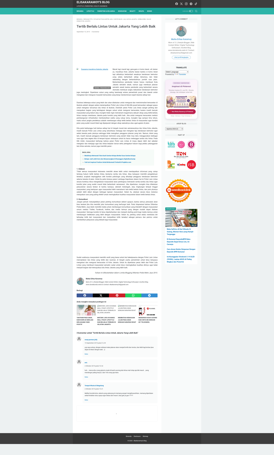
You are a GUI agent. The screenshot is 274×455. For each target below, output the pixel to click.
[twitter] (101, 295)
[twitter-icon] (181, 4)
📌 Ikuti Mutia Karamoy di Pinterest (181, 111)
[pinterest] (117, 295)
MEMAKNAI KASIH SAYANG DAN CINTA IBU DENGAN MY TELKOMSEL (147, 320)
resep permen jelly (91, 340)
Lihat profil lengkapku (181, 57)
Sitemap (145, 436)
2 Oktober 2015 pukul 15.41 (94, 389)
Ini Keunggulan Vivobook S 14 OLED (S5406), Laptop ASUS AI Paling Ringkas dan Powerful (180, 259)
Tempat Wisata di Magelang (94, 385)
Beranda (80, 11)
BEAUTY (132, 11)
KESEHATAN (122, 11)
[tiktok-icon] (195, 4)
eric (86, 362)
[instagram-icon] (186, 4)
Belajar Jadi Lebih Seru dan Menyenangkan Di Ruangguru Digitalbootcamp (109, 159)
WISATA (141, 11)
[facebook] (85, 295)
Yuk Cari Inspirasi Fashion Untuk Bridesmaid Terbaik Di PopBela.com (107, 162)
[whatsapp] (133, 295)
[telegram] (149, 295)
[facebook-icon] (176, 4)
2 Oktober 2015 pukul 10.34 (94, 366)
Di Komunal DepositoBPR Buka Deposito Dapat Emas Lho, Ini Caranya (178, 241)
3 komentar (95, 32)
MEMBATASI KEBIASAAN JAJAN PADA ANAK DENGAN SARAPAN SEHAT (127, 320)
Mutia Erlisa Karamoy (181, 39)
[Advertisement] (117, 50)
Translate (182, 74)
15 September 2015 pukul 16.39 (95, 343)
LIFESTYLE (90, 11)
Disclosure (137, 436)
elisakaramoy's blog (93, 2)
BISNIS (149, 11)
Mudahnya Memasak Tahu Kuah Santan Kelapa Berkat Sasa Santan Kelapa (110, 156)
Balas (86, 354)
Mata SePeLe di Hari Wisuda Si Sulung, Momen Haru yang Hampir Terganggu (180, 231)
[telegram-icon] (191, 4)
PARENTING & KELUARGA (106, 11)
